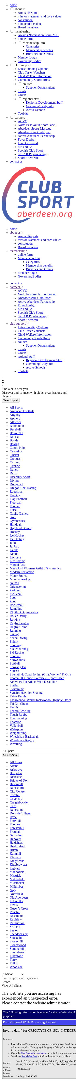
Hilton (14, 850)
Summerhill (17, 948)
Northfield (16, 894)
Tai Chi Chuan (19, 703)
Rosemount (17, 915)
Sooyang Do (18, 667)
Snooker (15, 656)
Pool (13, 597)
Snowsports (17, 659)
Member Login (27, 57)
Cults (13, 806)
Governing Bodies (29, 61)
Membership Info (34, 42)
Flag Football (18, 499)
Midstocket (17, 883)
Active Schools (35, 110)
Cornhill (15, 795)
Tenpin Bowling (20, 711)
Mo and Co (25, 147)
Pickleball (16, 594)
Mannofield (17, 872)
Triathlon (15, 722)
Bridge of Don (19, 780)
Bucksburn (17, 787)
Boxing (14, 444)
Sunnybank (17, 952)
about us (20, 9)
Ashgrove (16, 769)
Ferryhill (15, 820)
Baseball (15, 429)
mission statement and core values (39, 16)
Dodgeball (16, 484)
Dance (14, 469)
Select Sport (10, 400)
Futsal (13, 510)
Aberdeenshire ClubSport (34, 132)
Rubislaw (16, 919)
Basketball (16, 433)
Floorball (15, 502)
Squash (14, 670)
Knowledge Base (29, 1056)
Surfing (14, 685)
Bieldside (16, 776)
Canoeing (16, 451)
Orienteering (18, 586)
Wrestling (16, 744)
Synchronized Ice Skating (26, 692)
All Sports (16, 407)
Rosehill (15, 912)
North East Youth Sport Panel (37, 125)
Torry (13, 959)
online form (25, 38)
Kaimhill (15, 853)
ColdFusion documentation (33, 1053)
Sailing (14, 634)
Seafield (15, 926)
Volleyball (16, 725)
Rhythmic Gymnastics (24, 612)
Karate (14, 550)
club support (22, 65)
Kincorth (15, 857)
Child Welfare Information (34, 76)
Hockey (15, 531)
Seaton (14, 930)
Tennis (14, 707)
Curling (14, 462)
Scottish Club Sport (30, 150)
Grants (22, 94)
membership (22, 31)
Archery (15, 418)
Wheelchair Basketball (24, 736)
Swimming (17, 689)
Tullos (14, 963)
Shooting (15, 645)
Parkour (15, 590)
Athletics (15, 422)
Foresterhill (17, 828)
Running (15, 630)
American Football (22, 411)
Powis (14, 904)
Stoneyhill (16, 941)
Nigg (13, 890)
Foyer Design (26, 139)
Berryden (16, 773)
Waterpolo (16, 729)
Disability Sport (20, 477)
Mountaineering (20, 579)
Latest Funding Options (33, 68)
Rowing (15, 619)
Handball (15, 524)
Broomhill (16, 784)
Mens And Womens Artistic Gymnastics (35, 568)
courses (27, 84)
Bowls (14, 440)
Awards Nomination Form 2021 (38, 35)
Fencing (15, 495)
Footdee (15, 824)
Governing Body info (40, 106)
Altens (14, 766)
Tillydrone (16, 956)
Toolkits (23, 113)
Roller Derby (18, 616)
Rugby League (19, 623)
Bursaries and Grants (39, 53)
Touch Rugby (18, 714)
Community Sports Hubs (34, 79)
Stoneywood (18, 945)
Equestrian (16, 491)
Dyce (13, 817)
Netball (14, 583)
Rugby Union (18, 627)
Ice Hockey (17, 535)
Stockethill (16, 937)
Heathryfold (17, 846)
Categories (33, 46)
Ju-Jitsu (14, 546)
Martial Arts (17, 564)
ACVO (22, 121)
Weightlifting (18, 733)
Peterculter (16, 901)
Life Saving (17, 561)
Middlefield (17, 879)
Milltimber (16, 886)
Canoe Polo (17, 447)
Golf (13, 517)
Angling (15, 414)
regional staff (31, 99)
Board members (28, 27)
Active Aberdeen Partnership (36, 136)
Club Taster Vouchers (31, 72)
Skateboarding (19, 649)
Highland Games (20, 528)
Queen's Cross (19, 908)
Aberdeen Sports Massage (34, 128)
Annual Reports (28, 12)
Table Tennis (18, 696)
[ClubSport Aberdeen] (38, 222)
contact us (16, 161)
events (22, 91)
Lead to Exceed (28, 143)
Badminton (17, 425)
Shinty (14, 641)
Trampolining (18, 718)
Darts (13, 473)
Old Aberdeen (19, 897)
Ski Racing (17, 652)
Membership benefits (39, 50)
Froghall (15, 831)
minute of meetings (30, 23)
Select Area (10, 755)
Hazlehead (16, 842)
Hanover (15, 839)
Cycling (15, 466)
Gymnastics (17, 521)
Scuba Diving (18, 638)
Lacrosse (15, 557)
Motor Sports (18, 575)
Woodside (16, 967)
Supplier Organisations (40, 87)
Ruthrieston (17, 923)
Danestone (16, 809)
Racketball (16, 605)
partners (20, 117)
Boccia (14, 436)
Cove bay (16, 798)
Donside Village (20, 813)
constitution (25, 20)
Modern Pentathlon (22, 572)
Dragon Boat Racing (23, 488)
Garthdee (15, 835)
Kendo (14, 553)
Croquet (15, 458)
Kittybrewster (18, 864)
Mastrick (15, 875)
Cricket (14, 455)
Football (15, 506)
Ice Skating (17, 539)
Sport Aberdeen (28, 157)
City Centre (17, 791)
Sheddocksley (19, 934)
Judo (13, 542)
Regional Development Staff (44, 102)
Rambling (16, 608)
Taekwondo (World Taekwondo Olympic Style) (40, 700)
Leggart (15, 868)
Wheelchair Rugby (22, 740)
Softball (15, 663)
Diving (14, 480)
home (13, 5)
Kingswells (17, 861)
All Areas (16, 762)
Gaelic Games (19, 513)
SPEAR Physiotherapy (32, 154)
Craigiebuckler (19, 802)
